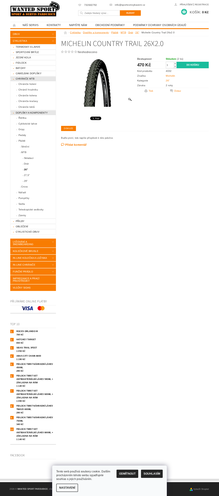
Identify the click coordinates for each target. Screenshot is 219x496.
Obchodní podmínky (110, 25)
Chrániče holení (27, 84)
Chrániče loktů (26, 107)
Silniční (25, 146)
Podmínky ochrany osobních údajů (159, 25)
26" (26, 169)
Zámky (22, 215)
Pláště (21, 140)
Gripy (21, 129)
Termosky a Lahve (28, 46)
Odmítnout (127, 473)
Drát (26, 163)
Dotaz (177, 90)
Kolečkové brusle (25, 251)
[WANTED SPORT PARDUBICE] (35, 8)
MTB (24, 152)
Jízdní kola (23, 57)
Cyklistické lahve (27, 123)
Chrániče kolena (27, 95)
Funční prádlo (23, 271)
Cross (24, 186)
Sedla (21, 204)
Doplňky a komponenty (32, 112)
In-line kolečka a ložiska (30, 258)
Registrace (202, 4)
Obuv (16, 34)
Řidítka (22, 117)
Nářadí (22, 192)
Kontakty (54, 25)
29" (26, 181)
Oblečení (22, 226)
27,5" (27, 175)
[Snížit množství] (175, 66)
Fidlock (21, 62)
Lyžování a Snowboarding (23, 243)
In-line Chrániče (24, 264)
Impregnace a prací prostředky (26, 279)
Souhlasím (152, 473)
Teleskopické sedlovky (31, 209)
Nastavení (67, 487)
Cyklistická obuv (27, 231)
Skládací (29, 158)
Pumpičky (23, 198)
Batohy (21, 68)
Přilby (20, 221)
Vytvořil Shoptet (201, 489)
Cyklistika (20, 41)
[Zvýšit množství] (175, 63)
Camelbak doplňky (28, 73)
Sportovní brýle (27, 52)
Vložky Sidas (22, 287)
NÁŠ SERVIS (30, 25)
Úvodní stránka (14, 25)
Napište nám (78, 25)
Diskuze (68, 128)
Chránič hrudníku (28, 89)
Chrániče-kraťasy (28, 101)
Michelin (170, 75)
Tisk (151, 90)
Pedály (22, 135)
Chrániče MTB (25, 78)
